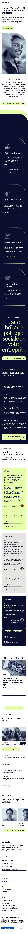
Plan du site (5, 903)
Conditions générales (8, 905)
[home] (5, 2)
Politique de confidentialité (10, 908)
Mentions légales (7, 900)
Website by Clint (7, 910)
